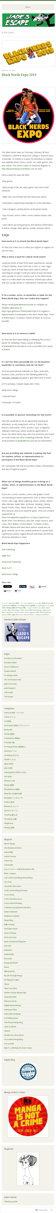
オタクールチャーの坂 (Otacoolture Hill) (19, 869)
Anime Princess (10, 856)
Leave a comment (42, 615)
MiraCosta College (10, 574)
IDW (37, 612)
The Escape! (8, 696)
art (39, 608)
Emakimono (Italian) (11, 916)
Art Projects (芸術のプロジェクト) (16, 725)
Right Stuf (6, 555)
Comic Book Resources (13, 899)
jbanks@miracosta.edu (23, 304)
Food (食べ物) (9, 742)
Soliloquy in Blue (10, 1009)
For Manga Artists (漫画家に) (27, 605)
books (21, 612)
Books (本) (49, 603)
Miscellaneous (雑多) (12, 789)
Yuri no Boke (9, 1043)
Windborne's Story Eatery (14, 1035)
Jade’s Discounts (10, 684)
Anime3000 (8, 865)
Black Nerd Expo (14, 610)
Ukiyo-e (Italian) (10, 1026)
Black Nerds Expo (36, 610)
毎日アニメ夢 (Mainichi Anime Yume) (18, 1048)
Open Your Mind (10, 988)
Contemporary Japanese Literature (17, 907)
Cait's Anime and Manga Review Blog (18, 878)
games (32, 612)
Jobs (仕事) (8, 768)
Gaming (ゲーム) (43, 605)
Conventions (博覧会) (9, 605)
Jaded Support (9, 688)
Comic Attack (9, 895)
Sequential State (10, 997)
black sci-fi (46, 610)
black (43, 608)
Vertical (7, 1031)
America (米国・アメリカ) (18, 603)
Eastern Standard (10, 912)
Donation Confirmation (13, 658)
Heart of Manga (10, 933)
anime (35, 608)
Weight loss (8, 823)
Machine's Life (9, 781)
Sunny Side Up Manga (12, 1014)
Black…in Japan (10, 873)
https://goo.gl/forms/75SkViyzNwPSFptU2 (20, 311)
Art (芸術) (42, 603)
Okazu (6, 984)
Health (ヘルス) (9, 759)
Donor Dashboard (11, 667)
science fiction (29, 615)
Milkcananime (9, 971)
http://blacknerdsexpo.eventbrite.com (18, 168)
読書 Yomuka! (9, 924)
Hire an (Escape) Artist (12, 679)
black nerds (24, 610)
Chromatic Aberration (12, 886)
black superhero (8, 612)
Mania (6, 967)
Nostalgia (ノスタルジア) (13, 798)
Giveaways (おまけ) (11, 755)
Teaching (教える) (10, 815)
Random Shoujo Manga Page (15, 992)
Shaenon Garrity (10, 1001)
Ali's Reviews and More (13, 848)
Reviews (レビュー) (11, 806)
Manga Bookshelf (11, 963)
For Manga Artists (11, 675)
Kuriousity (8, 958)
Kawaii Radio (9, 954)
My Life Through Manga (13, 975)
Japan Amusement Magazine (15, 941)
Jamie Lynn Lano (10, 937)
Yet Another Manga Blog (13, 1039)
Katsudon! (8, 950)
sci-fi (21, 615)
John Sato (7, 946)
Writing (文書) (21, 608)
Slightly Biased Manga (12, 1005)
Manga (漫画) (10, 608)
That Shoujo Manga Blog (13, 1022)
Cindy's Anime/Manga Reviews (15, 890)
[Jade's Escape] (28, 26)
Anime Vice (8, 861)
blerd (16, 612)
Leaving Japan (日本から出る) (15, 772)
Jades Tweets (10, 1197)
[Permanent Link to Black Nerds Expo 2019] (28, 65)
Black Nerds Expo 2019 (19, 75)
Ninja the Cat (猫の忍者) (13, 793)
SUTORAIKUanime (11, 1018)
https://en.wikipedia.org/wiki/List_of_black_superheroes (26, 517)
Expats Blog (8, 920)
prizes (4, 615)
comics (27, 612)
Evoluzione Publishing (11, 562)
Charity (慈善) (9, 734)
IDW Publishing (8, 549)
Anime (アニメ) (33, 603)
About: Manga (9, 843)
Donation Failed (10, 662)
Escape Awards (10, 671)
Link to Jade (8, 692)
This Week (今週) (10, 819)
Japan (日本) (8, 764)
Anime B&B (8, 852)
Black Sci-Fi (7, 568)
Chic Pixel (7, 882)
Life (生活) (8, 776)
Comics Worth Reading (13, 903)
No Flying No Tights (11, 980)
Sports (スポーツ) (10, 810)
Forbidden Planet (11, 929)
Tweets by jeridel (10, 1201)
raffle (9, 615)
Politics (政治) (9, 802)
